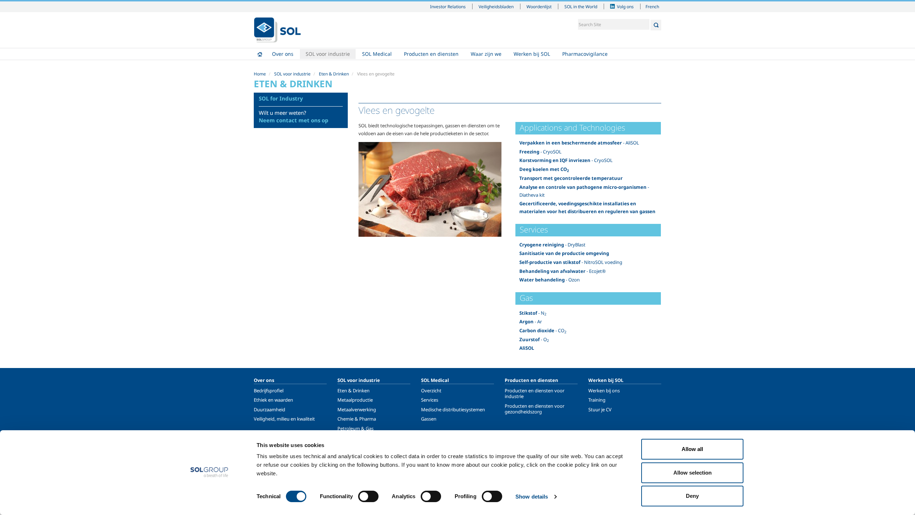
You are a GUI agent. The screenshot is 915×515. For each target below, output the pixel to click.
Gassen (428, 419)
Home (260, 54)
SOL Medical (377, 53)
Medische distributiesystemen (453, 409)
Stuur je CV (600, 409)
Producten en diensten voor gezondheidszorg (534, 409)
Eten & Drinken (334, 74)
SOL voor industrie (328, 53)
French (652, 6)
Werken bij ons (604, 390)
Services (429, 400)
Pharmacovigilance (585, 53)
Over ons (282, 53)
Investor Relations (448, 6)
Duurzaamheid (269, 409)
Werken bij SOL (532, 53)
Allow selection (692, 473)
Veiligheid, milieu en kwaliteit (284, 419)
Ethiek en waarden (273, 400)
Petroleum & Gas (355, 428)
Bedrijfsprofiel (268, 390)
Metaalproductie (355, 400)
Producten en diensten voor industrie (534, 393)
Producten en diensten (431, 53)
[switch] (368, 496)
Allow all (692, 449)
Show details (531, 497)
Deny (692, 496)
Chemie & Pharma (356, 419)
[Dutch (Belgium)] (277, 30)
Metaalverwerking (356, 409)
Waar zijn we (486, 53)
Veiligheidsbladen (496, 6)
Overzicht (431, 390)
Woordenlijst (539, 6)
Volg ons (625, 6)
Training (596, 400)
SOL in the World (580, 6)
